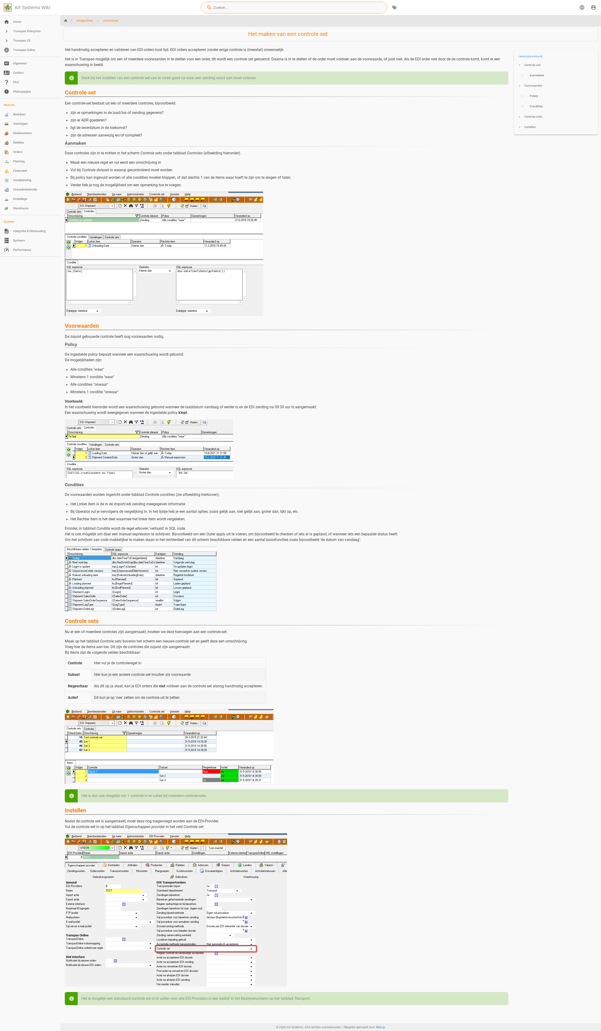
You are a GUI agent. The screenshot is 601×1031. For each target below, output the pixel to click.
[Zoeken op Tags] (394, 7)
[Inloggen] (593, 7)
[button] (582, 7)
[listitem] (556, 65)
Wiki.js (380, 1027)
